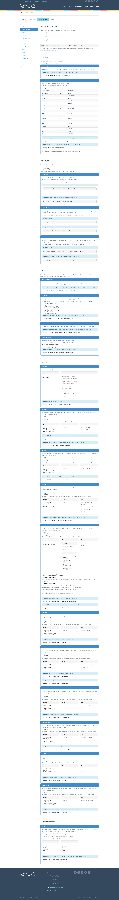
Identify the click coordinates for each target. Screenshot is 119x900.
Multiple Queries (25, 44)
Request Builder (24, 46)
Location (45, 32)
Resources (23, 52)
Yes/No (24, 35)
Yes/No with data (26, 38)
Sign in (96, 897)
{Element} (66, 45)
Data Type (45, 34)
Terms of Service (24, 66)
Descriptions (25, 58)
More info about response (50, 50)
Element (45, 36)
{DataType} (56, 45)
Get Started (23, 26)
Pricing (83, 897)
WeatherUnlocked (54, 890)
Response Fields (26, 61)
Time (44, 35)
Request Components (25, 29)
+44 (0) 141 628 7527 (56, 885)
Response (23, 32)
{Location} (50, 45)
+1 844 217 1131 (56, 883)
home (64, 6)
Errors (22, 49)
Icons (24, 55)
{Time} (61, 45)
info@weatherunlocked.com (41, 1)
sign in (97, 6)
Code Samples (24, 41)
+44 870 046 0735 (27, 1)
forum (91, 6)
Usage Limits (24, 64)
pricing (86, 6)
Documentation (77, 897)
